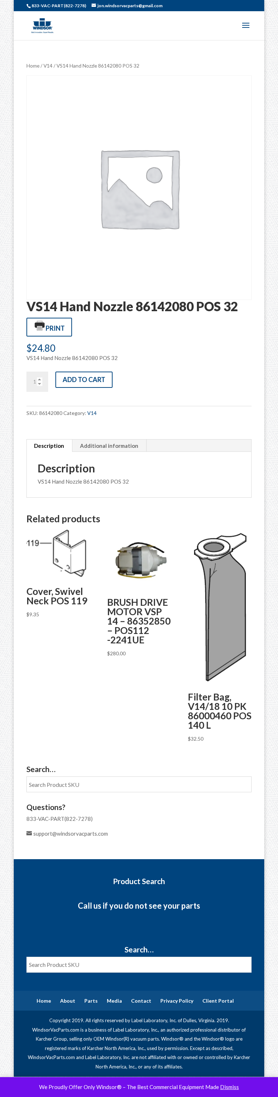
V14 (47, 66)
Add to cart (84, 379)
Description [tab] (49, 445)
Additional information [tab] (109, 445)
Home (32, 66)
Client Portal (218, 1001)
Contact (141, 1001)
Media (114, 1001)
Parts (91, 1001)
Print (55, 328)
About (67, 1001)
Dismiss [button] (229, 1087)
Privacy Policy (176, 1001)
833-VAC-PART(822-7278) (59, 818)
